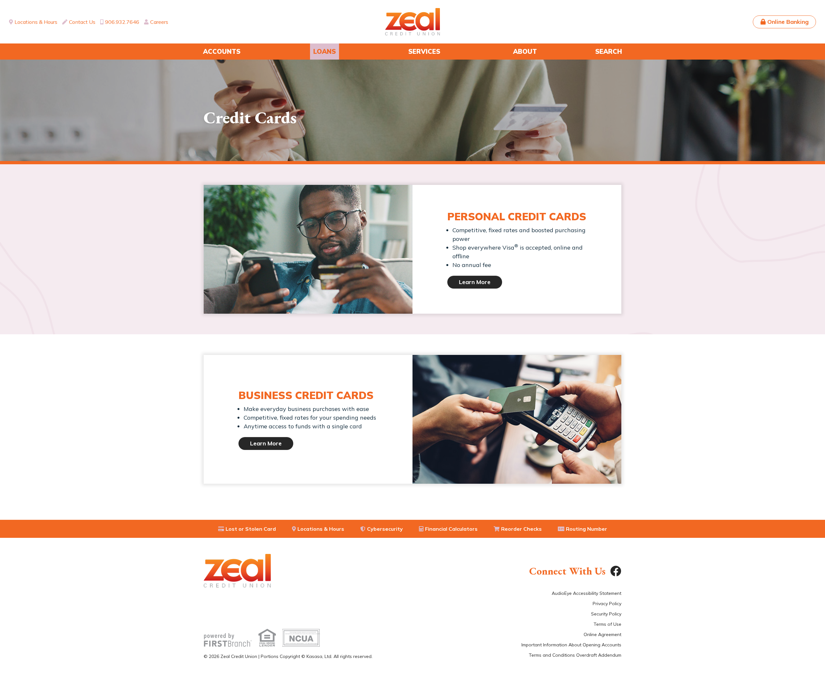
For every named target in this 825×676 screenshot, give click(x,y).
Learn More (474, 282)
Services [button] (424, 51)
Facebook (615, 571)
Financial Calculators (451, 529)
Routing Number (586, 529)
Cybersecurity (385, 529)
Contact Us (82, 22)
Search (608, 51)
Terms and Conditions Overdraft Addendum (575, 655)
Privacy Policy (607, 603)
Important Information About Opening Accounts (571, 645)
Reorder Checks (521, 529)
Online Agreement (602, 634)
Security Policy (606, 614)
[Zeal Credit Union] (412, 21)
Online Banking (788, 21)
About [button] (525, 51)
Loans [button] (324, 51)
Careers (159, 22)
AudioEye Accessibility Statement (586, 593)
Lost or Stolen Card (251, 529)
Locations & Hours (36, 22)
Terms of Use (607, 624)
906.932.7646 (122, 22)
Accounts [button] (221, 51)
